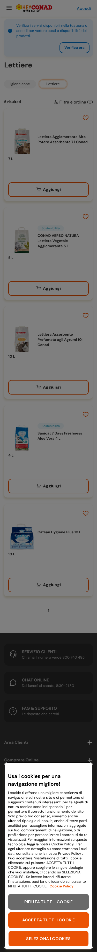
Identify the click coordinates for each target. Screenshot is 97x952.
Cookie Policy (61, 886)
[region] (48, 855)
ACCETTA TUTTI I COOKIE (48, 920)
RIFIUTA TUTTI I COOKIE (48, 902)
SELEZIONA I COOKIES (48, 938)
